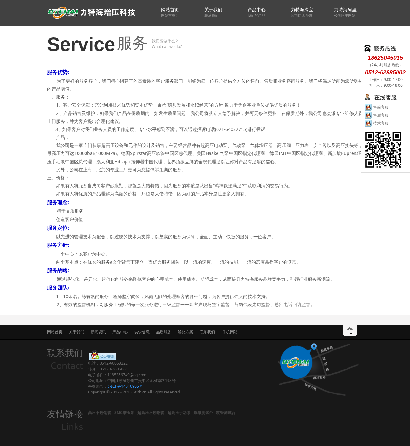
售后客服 (380, 115)
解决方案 (185, 332)
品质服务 (163, 332)
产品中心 (257, 12)
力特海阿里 (345, 12)
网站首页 (170, 12)
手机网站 (230, 332)
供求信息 (142, 332)
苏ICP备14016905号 (125, 386)
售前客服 (380, 107)
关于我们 (213, 12)
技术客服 (380, 123)
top (350, 330)
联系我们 (207, 332)
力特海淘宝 (302, 12)
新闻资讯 (98, 332)
